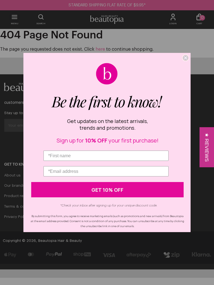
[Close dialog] (185, 58)
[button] (207, 147)
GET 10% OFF (107, 189)
